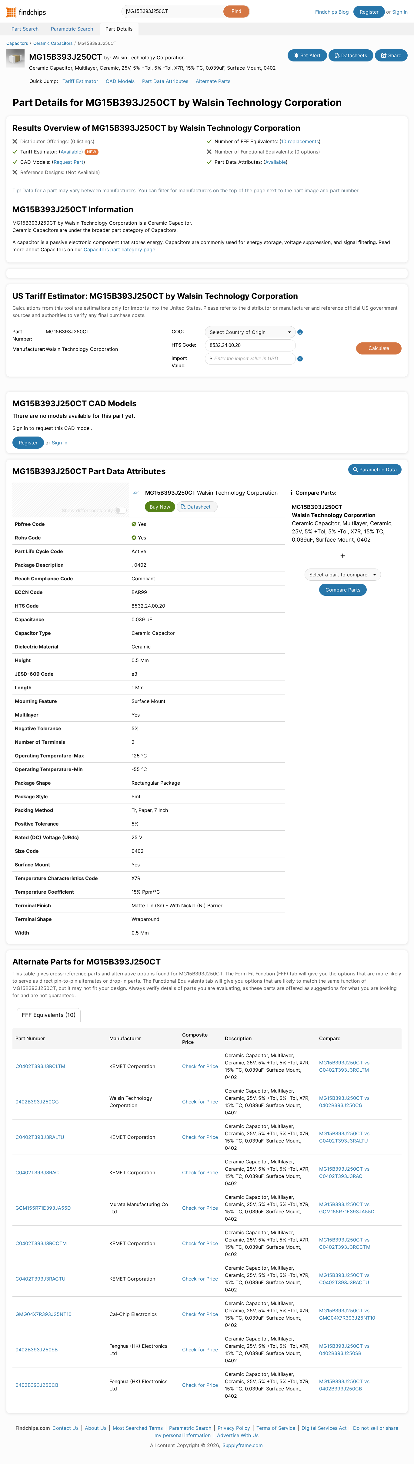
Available (71, 152)
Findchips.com (26, 12)
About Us (95, 1428)
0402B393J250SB (36, 1350)
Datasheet (198, 507)
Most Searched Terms (138, 1428)
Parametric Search (190, 1428)
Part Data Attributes (165, 81)
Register (369, 12)
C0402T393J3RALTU (39, 1137)
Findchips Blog (332, 12)
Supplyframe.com (242, 1445)
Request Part (68, 162)
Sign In (400, 12)
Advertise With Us (238, 1435)
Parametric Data (377, 470)
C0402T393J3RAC (37, 1172)
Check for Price (200, 1066)
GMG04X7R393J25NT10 (43, 1314)
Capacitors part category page (119, 249)
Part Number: (22, 335)
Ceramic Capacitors (53, 43)
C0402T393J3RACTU (40, 1279)
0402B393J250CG (37, 1102)
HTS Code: (184, 345)
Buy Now (160, 507)
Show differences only (87, 510)
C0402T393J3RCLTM (40, 1066)
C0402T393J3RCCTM (41, 1243)
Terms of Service (275, 1428)
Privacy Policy (234, 1428)
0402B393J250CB (36, 1385)
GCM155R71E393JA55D (43, 1208)
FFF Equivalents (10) (49, 1015)
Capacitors (17, 43)
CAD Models (120, 81)
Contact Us (65, 1428)
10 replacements (300, 141)
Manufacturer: (27, 349)
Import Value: (179, 361)
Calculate (379, 348)
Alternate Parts (213, 81)
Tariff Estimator (80, 81)
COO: (178, 331)
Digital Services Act (324, 1428)
